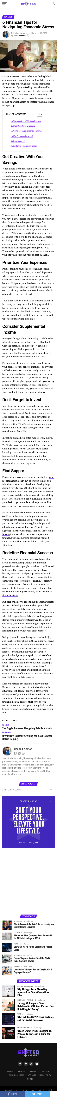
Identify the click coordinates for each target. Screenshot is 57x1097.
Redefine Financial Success (25, 145)
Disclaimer (32, 1075)
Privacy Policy (45, 1075)
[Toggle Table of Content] (38, 114)
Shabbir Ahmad (20, 36)
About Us (10, 1071)
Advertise (21, 1071)
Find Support (19, 140)
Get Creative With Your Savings (27, 120)
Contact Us (33, 1071)
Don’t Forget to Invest (23, 135)
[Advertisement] (28, 881)
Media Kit (30, 1079)
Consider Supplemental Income (27, 130)
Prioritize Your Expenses (24, 125)
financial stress (10, 595)
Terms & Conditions (16, 1075)
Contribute (45, 1071)
